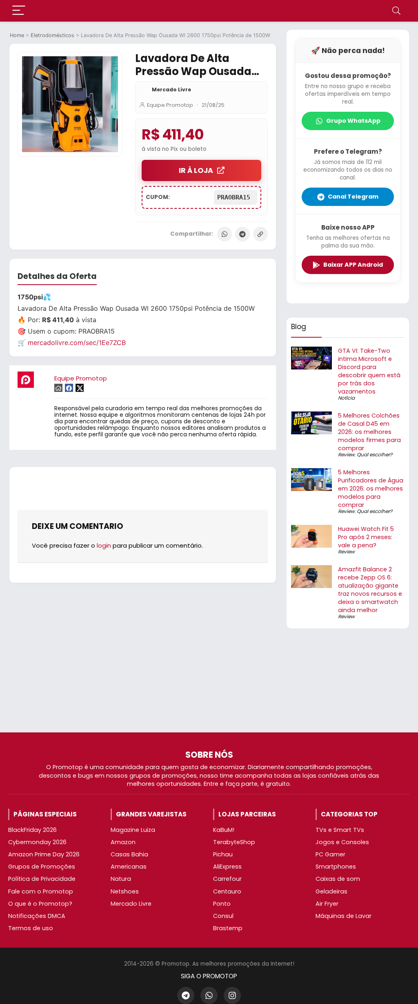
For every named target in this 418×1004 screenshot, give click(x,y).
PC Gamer (330, 854)
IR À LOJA (196, 170)
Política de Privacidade (42, 879)
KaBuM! (223, 830)
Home (17, 35)
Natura (121, 879)
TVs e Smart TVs (340, 830)
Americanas (129, 866)
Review (346, 454)
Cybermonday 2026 (37, 842)
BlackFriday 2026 (32, 830)
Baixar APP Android (353, 265)
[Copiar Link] (260, 234)
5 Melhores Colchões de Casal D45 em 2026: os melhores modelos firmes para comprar (369, 431)
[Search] (396, 11)
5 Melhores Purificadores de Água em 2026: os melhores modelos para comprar (370, 488)
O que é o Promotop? (40, 904)
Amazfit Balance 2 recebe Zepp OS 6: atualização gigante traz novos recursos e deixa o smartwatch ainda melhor (370, 589)
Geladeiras (331, 891)
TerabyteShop (234, 842)
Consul (223, 916)
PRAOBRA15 (235, 197)
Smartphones (336, 866)
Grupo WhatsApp (353, 121)
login (104, 545)
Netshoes (125, 891)
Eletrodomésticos (52, 35)
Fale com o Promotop (40, 891)
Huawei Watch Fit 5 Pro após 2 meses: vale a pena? (366, 537)
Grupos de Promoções (41, 866)
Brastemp (227, 928)
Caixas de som (338, 879)
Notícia (346, 397)
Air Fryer (327, 904)
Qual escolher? (374, 454)
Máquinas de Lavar (343, 916)
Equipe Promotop (170, 105)
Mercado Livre (171, 89)
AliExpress (227, 866)
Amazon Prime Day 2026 (44, 854)
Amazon (123, 842)
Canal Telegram (353, 196)
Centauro (227, 891)
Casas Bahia (129, 854)
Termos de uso (30, 928)
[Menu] (19, 11)
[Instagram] (232, 995)
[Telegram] (242, 234)
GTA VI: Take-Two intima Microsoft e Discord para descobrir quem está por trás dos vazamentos (369, 371)
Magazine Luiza (133, 830)
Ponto (222, 904)
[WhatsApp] (224, 234)
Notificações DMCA (36, 916)
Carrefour (227, 879)
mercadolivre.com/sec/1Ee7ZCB (77, 342)
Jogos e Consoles (342, 842)
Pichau (223, 854)
